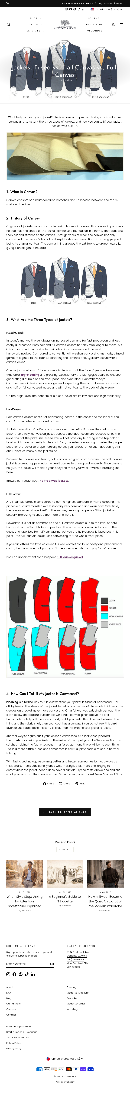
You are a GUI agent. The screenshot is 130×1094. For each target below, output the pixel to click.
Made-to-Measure (78, 992)
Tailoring (71, 987)
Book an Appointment (19, 1026)
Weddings (95, 30)
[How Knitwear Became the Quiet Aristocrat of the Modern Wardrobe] (105, 874)
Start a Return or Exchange (21, 1032)
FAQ (8, 992)
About (34, 24)
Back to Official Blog (67, 812)
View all (65, 849)
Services (34, 30)
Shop (34, 18)
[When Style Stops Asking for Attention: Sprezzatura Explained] (24, 874)
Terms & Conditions (17, 1037)
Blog (8, 998)
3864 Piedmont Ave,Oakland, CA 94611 (78, 954)
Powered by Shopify (65, 1082)
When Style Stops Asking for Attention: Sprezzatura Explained (25, 901)
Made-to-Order (76, 1003)
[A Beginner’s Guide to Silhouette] (65, 874)
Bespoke (72, 998)
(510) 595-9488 (75, 959)
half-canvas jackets (54, 481)
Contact (11, 1014)
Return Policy (13, 1043)
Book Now (94, 24)
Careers (11, 1009)
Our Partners (13, 1003)
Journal (94, 18)
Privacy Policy (13, 1048)
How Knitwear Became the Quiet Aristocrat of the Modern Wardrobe (105, 901)
